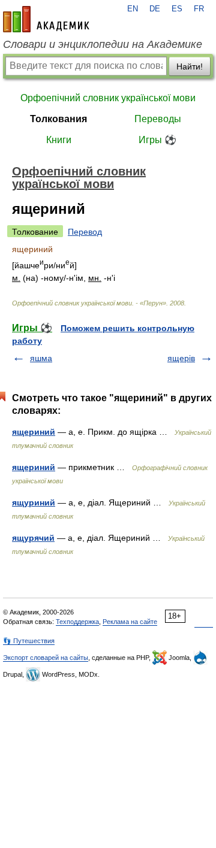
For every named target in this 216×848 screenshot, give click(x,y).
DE (154, 9)
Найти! (189, 66)
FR (199, 9)
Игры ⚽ (157, 140)
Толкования (58, 119)
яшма (41, 358)
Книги (58, 140)
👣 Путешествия (29, 640)
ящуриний (33, 502)
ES (177, 9)
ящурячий (33, 538)
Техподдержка (77, 621)
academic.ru (46, 19)
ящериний (33, 432)
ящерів (181, 358)
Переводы (157, 119)
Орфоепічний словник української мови (108, 98)
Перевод (85, 232)
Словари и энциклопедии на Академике (102, 44)
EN (132, 9)
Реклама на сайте (130, 621)
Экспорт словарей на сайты (45, 657)
